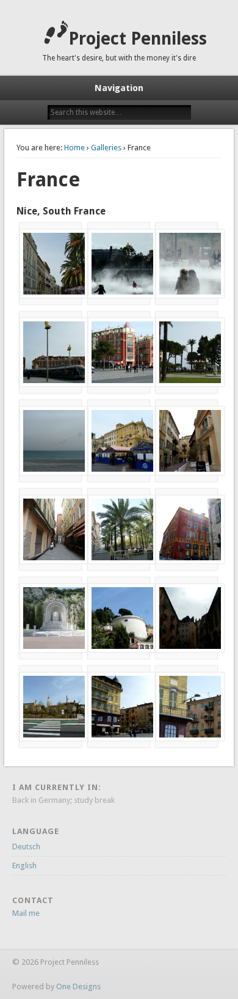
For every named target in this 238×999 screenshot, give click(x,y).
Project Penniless (137, 39)
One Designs (78, 986)
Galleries (106, 147)
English (24, 865)
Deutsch (26, 846)
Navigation (119, 87)
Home (74, 147)
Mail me (26, 913)
